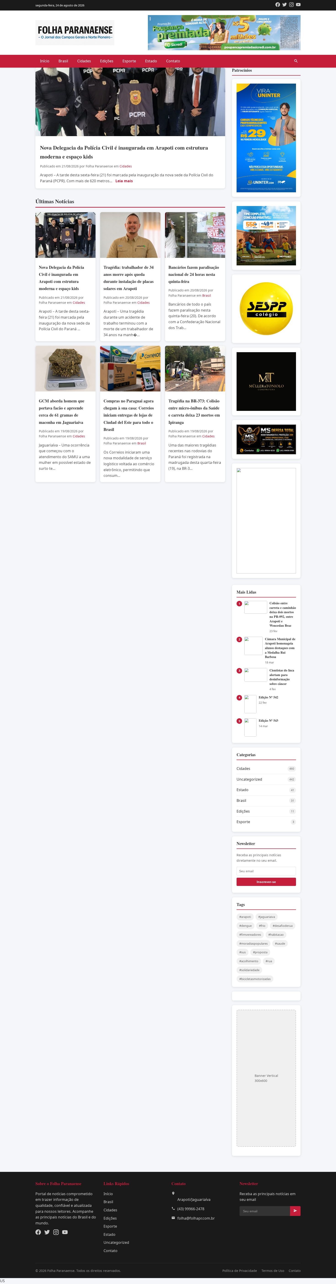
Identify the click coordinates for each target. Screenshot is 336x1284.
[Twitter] (284, 5)
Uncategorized (116, 1242)
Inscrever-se (266, 882)
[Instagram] (291, 5)
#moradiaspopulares (253, 943)
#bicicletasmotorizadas (255, 979)
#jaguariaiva (266, 917)
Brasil (63, 60)
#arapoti (245, 917)
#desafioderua (283, 926)
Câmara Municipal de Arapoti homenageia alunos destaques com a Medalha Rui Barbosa (280, 648)
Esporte (129, 60)
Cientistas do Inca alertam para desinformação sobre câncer (281, 677)
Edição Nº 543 (268, 720)
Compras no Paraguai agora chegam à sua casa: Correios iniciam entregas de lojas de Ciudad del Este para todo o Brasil (129, 415)
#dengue (245, 926)
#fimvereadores (250, 935)
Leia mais (124, 180)
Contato (173, 60)
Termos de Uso (272, 1270)
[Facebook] (277, 5)
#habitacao (276, 935)
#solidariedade (249, 970)
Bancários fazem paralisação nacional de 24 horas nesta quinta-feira (193, 274)
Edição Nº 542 (268, 697)
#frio (262, 926)
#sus (242, 952)
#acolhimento (248, 961)
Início (44, 60)
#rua (269, 961)
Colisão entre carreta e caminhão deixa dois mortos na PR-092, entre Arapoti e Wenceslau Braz (282, 614)
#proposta (260, 952)
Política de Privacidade (239, 1270)
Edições (106, 60)
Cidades (84, 60)
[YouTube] (298, 5)
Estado (151, 60)
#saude (280, 943)
